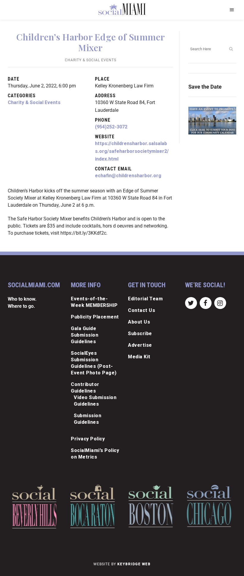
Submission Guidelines (87, 419)
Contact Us (141, 310)
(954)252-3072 (111, 127)
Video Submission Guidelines (95, 401)
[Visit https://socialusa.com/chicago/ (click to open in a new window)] (209, 506)
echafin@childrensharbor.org (128, 175)
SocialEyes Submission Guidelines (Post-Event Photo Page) (94, 363)
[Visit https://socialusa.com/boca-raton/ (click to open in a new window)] (92, 506)
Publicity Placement (95, 317)
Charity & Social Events (90, 60)
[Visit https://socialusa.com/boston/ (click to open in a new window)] (151, 506)
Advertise (140, 345)
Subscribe (140, 333)
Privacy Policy (88, 439)
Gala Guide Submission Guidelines (84, 335)
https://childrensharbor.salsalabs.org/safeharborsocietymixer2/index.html (132, 151)
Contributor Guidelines (85, 388)
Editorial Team (145, 299)
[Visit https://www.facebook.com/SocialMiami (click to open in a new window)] (205, 302)
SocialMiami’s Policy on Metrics (95, 454)
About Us (139, 322)
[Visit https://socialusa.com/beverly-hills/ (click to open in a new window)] (34, 506)
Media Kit (139, 357)
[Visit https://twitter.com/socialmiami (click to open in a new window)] (191, 302)
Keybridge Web (134, 564)
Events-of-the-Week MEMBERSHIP (94, 302)
